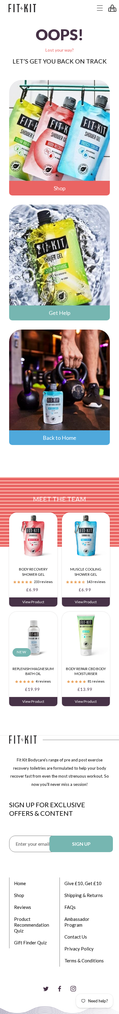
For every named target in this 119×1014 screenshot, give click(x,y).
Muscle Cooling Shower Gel (85, 571)
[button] (100, 8)
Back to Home (59, 437)
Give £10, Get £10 (83, 883)
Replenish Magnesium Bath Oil (33, 671)
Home (20, 883)
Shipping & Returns (83, 895)
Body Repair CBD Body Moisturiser (86, 671)
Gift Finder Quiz (30, 942)
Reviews (22, 907)
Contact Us (75, 936)
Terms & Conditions (84, 960)
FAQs (70, 907)
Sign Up (81, 844)
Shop (60, 188)
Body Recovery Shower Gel (33, 571)
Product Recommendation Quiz (31, 924)
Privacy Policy (79, 948)
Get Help (59, 312)
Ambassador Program (76, 922)
